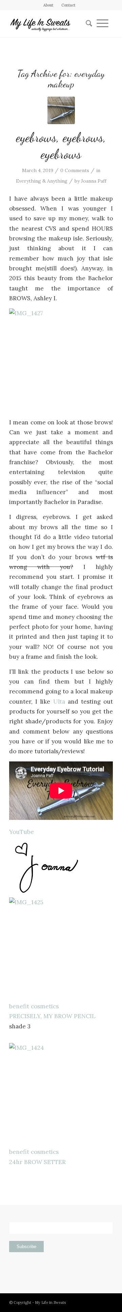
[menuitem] (48, 5)
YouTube (21, 832)
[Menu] (102, 23)
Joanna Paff (93, 181)
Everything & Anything (41, 181)
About (48, 5)
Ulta (59, 701)
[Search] (86, 23)
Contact (68, 5)
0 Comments (74, 170)
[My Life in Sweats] (50, 23)
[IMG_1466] (61, 110)
